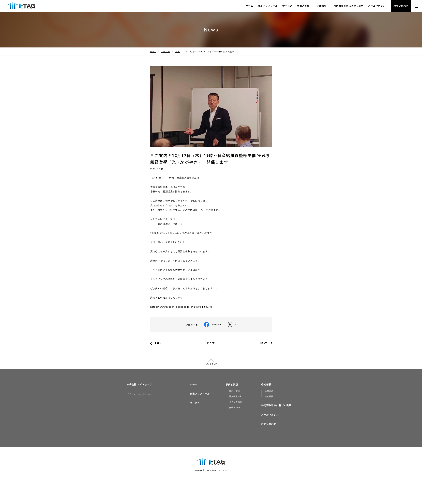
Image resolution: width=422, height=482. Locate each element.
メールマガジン (377, 5)
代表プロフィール (268, 5)
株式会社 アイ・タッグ (139, 384)
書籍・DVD (234, 407)
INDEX (211, 343)
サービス (287, 5)
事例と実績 (234, 391)
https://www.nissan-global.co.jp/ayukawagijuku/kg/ (182, 307)
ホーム (249, 5)
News (153, 51)
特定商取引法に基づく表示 (348, 5)
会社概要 (269, 396)
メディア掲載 (235, 402)
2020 (177, 51)
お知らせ (165, 51)
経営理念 (269, 391)
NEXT (263, 343)
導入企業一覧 (235, 396)
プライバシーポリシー (139, 394)
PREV (158, 343)
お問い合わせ (400, 5)
